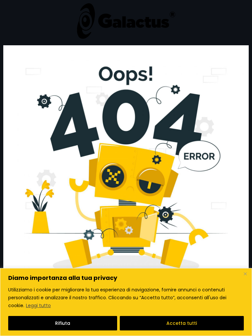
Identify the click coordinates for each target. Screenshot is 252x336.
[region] (126, 302)
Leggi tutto (38, 305)
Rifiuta (62, 323)
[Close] (245, 274)
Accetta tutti (181, 323)
